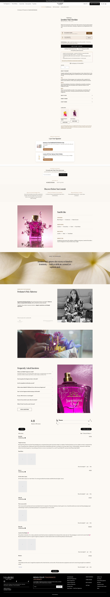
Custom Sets (21, 3)
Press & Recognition (101, 580)
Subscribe (59, 586)
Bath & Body (89, 582)
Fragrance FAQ (6, 584)
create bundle (89, 576)
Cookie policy (10, 585)
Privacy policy (6, 585)
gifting (87, 585)
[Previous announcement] (17, 1)
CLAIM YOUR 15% (63, 174)
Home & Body (14, 3)
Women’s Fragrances (71, 578)
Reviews (99, 582)
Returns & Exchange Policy (16, 584)
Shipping (10, 584)
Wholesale (23, 584)
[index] (8, 578)
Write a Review (87, 429)
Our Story (99, 578)
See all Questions (24, 409)
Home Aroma (89, 579)
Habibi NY (56, 594)
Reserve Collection (71, 584)
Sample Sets (70, 586)
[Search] (103, 4)
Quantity (62, 65)
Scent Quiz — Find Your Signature (74, 588)
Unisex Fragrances (71, 582)
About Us (85, 3)
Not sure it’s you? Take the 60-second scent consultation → (72, 60)
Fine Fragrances (7, 3)
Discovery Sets (28, 3)
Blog (98, 588)
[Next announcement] (93, 1)
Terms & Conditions (16, 585)
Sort (81, 433)
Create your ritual (94, 3)
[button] (57, 420)
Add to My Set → (48, 149)
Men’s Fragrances (71, 580)
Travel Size (34, 3)
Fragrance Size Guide (101, 586)
